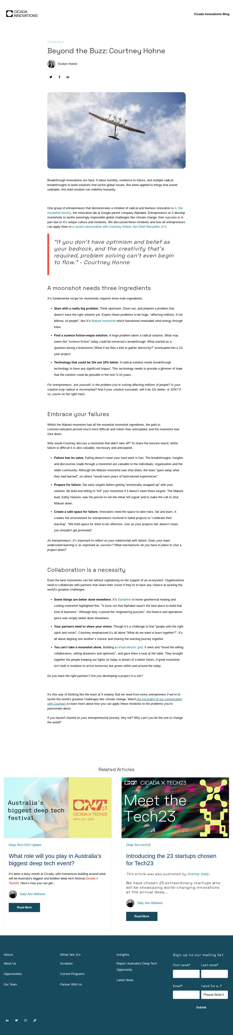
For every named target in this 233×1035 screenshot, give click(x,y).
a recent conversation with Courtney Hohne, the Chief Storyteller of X (119, 226)
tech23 (146, 845)
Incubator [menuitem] (66, 963)
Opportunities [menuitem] (13, 974)
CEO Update (32, 845)
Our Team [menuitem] (10, 984)
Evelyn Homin (67, 64)
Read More (24, 907)
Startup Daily (198, 874)
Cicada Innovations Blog (211, 14)
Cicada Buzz (56, 42)
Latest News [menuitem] (124, 980)
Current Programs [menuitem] (72, 974)
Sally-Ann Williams (32, 894)
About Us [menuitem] (10, 963)
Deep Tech (16, 845)
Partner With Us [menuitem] (71, 984)
